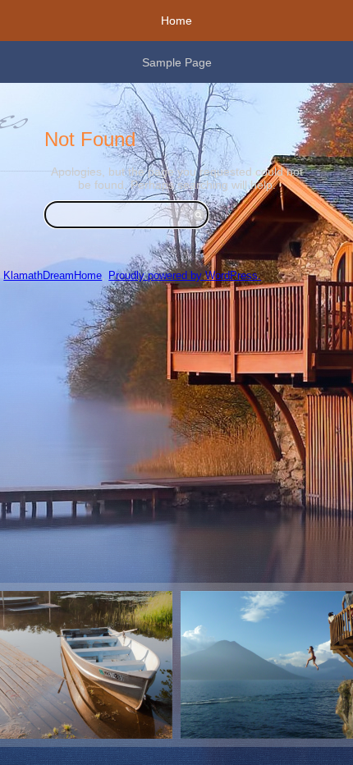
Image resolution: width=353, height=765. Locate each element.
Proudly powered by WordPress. (184, 275)
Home (176, 20)
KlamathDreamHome (52, 275)
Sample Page (177, 62)
